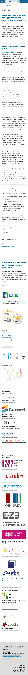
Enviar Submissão (7, 347)
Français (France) (6, 337)
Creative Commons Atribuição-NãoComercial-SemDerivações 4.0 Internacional (12, 656)
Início (3, 5)
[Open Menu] (1, 1)
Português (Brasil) (7, 340)
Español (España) (6, 335)
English (4, 333)
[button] (5, 354)
